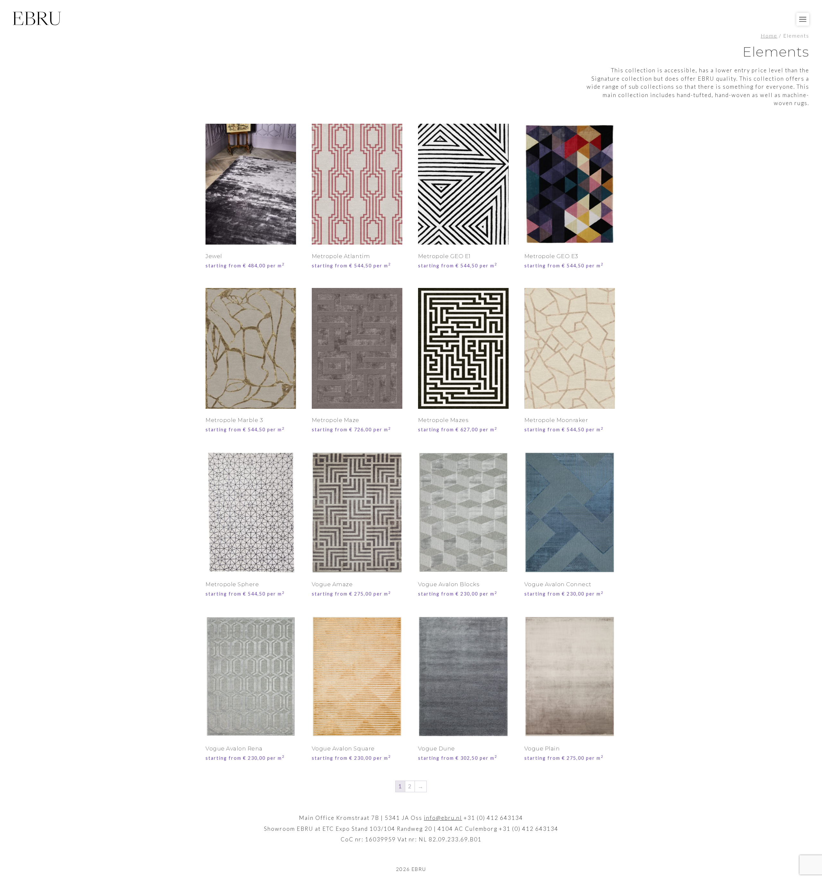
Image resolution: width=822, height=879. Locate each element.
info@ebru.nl (443, 817)
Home (769, 36)
